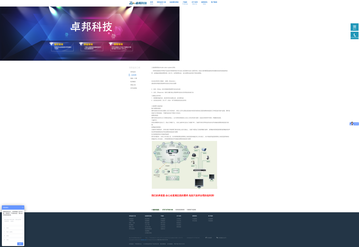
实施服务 (163, 220)
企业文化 (179, 220)
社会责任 (179, 224)
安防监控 (133, 72)
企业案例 (210, 218)
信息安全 (163, 228)
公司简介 (179, 218)
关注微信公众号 (222, 237)
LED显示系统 (148, 233)
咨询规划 (163, 218)
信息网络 (147, 220)
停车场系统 (133, 88)
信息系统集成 (148, 228)
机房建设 (133, 81)
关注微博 (209, 237)
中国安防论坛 (138, 244)
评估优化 (163, 224)
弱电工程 (133, 85)
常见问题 (194, 220)
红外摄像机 (170, 244)
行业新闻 (194, 218)
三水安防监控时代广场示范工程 (151, 244)
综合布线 (147, 218)
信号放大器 (148, 226)
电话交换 (147, 222)
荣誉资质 (179, 226)
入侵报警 (133, 75)
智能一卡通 (133, 78)
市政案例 (210, 220)
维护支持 (163, 222)
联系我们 (179, 222)
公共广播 (147, 224)
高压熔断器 (163, 244)
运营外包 (163, 226)
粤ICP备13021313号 (162, 239)
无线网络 (147, 231)
